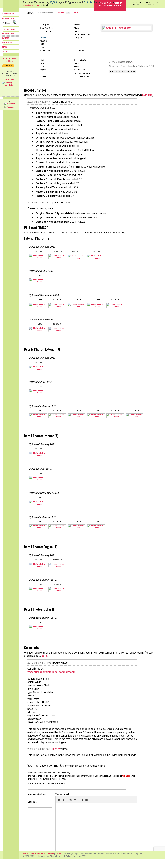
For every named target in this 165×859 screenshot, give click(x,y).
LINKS (4, 51)
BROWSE (5, 19)
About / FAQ (28, 854)
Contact (50, 854)
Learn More (107, 2)
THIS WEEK (6, 14)
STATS (4, 47)
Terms (58, 854)
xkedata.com (28, 5)
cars (39, 5)
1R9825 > (75, 13)
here (44, 655)
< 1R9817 (60, 13)
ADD (13, 19)
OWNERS (5, 38)
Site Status (40, 854)
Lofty (56, 749)
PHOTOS (5, 29)
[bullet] (86, 799)
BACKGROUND (8, 34)
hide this (147, 95)
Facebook (11, 107)
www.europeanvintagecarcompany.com (51, 672)
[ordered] (82, 799)
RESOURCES (7, 42)
